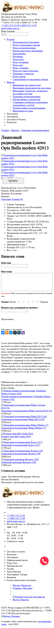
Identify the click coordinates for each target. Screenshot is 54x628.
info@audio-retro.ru (10, 28)
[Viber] (23, 332)
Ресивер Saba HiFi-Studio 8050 (16, 436)
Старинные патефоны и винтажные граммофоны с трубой (30, 103)
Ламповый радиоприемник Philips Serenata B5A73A (26, 410)
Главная (5, 130)
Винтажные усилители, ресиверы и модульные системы (30, 92)
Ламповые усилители (23, 73)
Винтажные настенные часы (27, 85)
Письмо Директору (22, 585)
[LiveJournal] (19, 332)
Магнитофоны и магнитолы (26, 99)
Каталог (11, 39)
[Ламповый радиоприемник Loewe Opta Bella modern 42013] (27, 158)
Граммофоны (19, 53)
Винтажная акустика (23, 110)
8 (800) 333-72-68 (28, 25)
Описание (6, 199)
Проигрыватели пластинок (26, 42)
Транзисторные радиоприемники (29, 108)
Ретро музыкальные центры (26, 45)
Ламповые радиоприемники (26, 96)
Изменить (14, 479)
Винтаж (11, 82)
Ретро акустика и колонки (25, 70)
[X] (15, 332)
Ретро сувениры (21, 68)
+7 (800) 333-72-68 (16, 518)
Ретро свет (18, 65)
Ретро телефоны (21, 62)
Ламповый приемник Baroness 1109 (18, 462)
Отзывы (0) (17, 199)
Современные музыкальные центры (30, 79)
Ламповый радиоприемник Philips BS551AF (23, 419)
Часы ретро (18, 59)
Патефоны (18, 56)
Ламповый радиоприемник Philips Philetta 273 (23, 428)
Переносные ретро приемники (28, 50)
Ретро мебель (19, 76)
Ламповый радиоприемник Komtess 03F (21, 453)
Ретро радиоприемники (24, 48)
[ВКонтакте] (3, 332)
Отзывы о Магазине (22, 588)
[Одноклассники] (7, 332)
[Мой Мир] (11, 332)
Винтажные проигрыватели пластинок (32, 88)
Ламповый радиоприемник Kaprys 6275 (20, 445)
